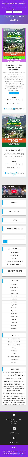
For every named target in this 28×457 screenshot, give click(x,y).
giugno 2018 (10, 390)
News (14, 353)
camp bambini (15, 378)
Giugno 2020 (14, 296)
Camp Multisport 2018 (14, 339)
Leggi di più (17, 11)
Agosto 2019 (14, 302)
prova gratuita (19, 396)
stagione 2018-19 (6, 404)
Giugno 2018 (14, 325)
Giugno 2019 (14, 308)
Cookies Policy (12, 455)
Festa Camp (22, 388)
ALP (18, 453)
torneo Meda (21, 404)
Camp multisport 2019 (18, 381)
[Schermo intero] (24, 196)
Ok (9, 11)
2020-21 (21, 372)
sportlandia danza (8, 402)
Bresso (18, 375)
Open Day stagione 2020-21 (14, 264)
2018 (14, 372)
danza (4, 388)
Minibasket (15, 202)
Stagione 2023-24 (14, 255)
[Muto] (21, 196)
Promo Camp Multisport (14, 356)
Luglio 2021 (14, 290)
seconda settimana (15, 398)
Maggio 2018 (14, 328)
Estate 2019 (17, 388)
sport (10, 400)
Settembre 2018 (14, 316)
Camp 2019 (11, 378)
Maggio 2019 (14, 311)
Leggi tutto (14, 92)
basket (9, 375)
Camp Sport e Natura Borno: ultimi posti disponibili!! (14, 67)
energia (7, 388)
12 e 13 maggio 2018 (9, 372)
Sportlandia (9, 109)
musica (14, 393)
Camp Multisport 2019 (14, 342)
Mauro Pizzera (11, 173)
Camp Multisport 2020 (14, 345)
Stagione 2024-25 (14, 252)
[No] (26, 7)
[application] (14, 191)
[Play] (4, 196)
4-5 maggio (4, 372)
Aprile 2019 (14, 313)
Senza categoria (14, 359)
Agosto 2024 (14, 284)
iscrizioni (17, 390)
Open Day (19, 393)
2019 (17, 372)
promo (13, 396)
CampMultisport (15, 211)
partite (24, 393)
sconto (8, 398)
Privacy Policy (21, 455)
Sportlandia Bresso (20, 400)
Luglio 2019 (14, 305)
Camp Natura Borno (15, 229)
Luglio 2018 (14, 322)
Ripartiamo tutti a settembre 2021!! (14, 261)
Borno (12, 375)
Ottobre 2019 (14, 299)
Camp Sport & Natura (14, 150)
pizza (9, 396)
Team (11, 404)
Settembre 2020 (14, 293)
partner (5, 396)
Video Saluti (14, 362)
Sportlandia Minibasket (19, 402)
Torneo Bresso (15, 404)
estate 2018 (12, 388)
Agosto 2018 (14, 319)
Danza (15, 220)
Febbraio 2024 (14, 287)
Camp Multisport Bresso (12, 384)
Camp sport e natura (20, 386)
